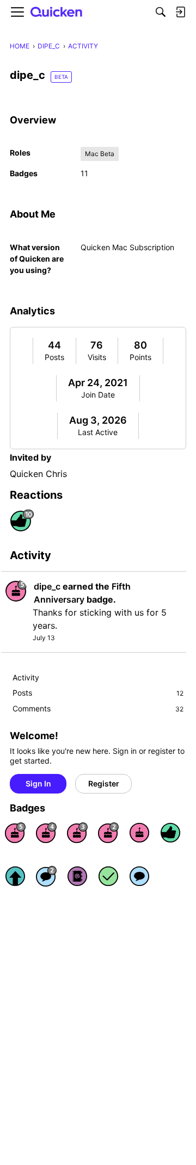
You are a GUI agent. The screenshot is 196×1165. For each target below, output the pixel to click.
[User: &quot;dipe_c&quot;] (16, 591)
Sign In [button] (38, 783)
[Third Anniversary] (77, 832)
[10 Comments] (46, 876)
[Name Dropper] (77, 876)
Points (140, 357)
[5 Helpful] (170, 832)
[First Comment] (139, 876)
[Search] (160, 12)
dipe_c (47, 586)
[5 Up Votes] (15, 876)
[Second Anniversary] (108, 832)
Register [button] (103, 783)
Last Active (98, 432)
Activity (26, 677)
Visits (97, 357)
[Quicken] (56, 12)
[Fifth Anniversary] (15, 832)
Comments (98, 708)
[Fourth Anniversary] (46, 832)
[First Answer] (108, 876)
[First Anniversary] (139, 832)
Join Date (98, 394)
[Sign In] (180, 12)
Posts (54, 357)
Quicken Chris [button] (38, 473)
